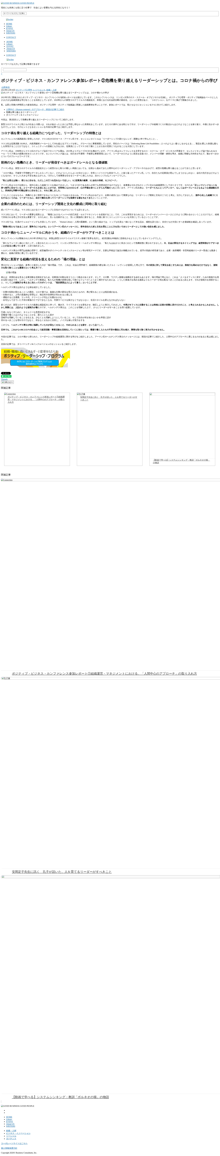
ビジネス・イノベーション (18, 1133)
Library (9, 26)
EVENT (9, 28)
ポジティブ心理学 (24, 90)
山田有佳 (6, 87)
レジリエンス (39, 90)
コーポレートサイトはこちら (14, 1143)
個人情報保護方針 (9, 1148)
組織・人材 (51, 90)
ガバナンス (11, 1139)
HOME (9, 24)
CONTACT (11, 37)
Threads (4, 379)
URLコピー (8, 382)
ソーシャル (11, 1136)
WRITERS (10, 33)
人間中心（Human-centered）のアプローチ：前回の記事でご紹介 (35, 109)
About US (10, 31)
